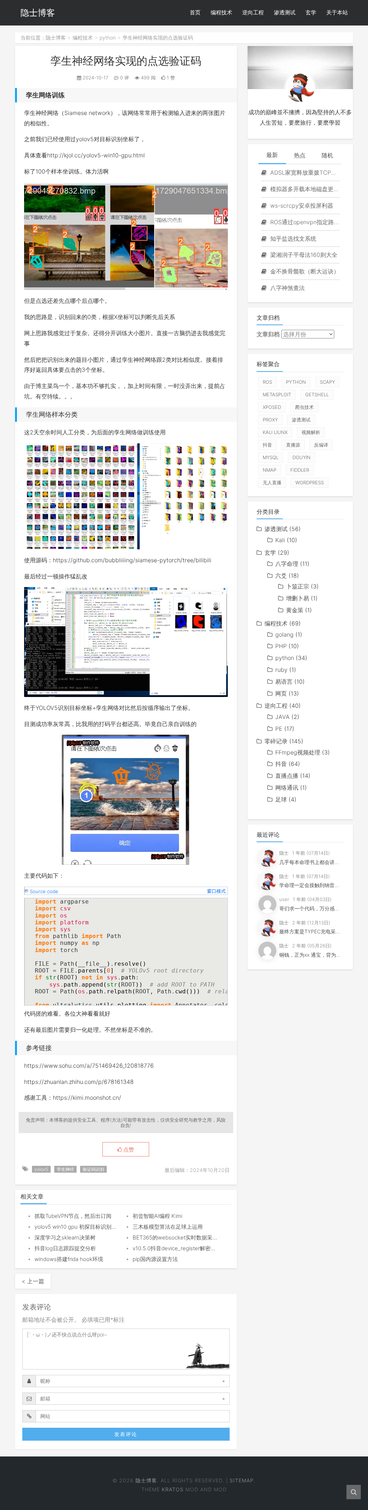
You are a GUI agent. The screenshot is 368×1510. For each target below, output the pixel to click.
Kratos (173, 1489)
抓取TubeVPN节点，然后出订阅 (72, 1216)
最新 (272, 154)
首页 (195, 12)
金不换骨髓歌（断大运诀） (303, 271)
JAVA (282, 716)
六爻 (281, 575)
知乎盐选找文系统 (292, 238)
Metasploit (277, 394)
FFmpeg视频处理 (297, 752)
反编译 (321, 445)
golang (284, 634)
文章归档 (268, 334)
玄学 (310, 12)
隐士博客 (37, 13)
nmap (269, 470)
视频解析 (311, 432)
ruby (281, 669)
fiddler (299, 470)
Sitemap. (243, 1480)
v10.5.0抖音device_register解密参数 (177, 1248)
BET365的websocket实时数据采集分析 (181, 1237)
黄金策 (294, 610)
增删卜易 (297, 598)
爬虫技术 (304, 407)
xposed (272, 407)
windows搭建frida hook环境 (68, 1259)
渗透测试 (284, 12)
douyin (301, 457)
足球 (281, 799)
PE (278, 728)
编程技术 (221, 12)
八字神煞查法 (286, 287)
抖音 (267, 445)
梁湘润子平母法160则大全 (302, 254)
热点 (299, 155)
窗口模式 (216, 891)
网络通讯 (286, 787)
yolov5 (41, 1169)
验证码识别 (93, 1169)
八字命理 (286, 563)
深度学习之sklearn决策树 (65, 1237)
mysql (271, 457)
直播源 (293, 445)
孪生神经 (65, 1169)
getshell (317, 394)
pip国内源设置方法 (155, 1259)
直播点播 (286, 775)
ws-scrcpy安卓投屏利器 (300, 205)
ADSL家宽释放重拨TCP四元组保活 (303, 172)
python (108, 37)
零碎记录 (276, 741)
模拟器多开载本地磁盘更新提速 (303, 189)
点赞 (128, 1149)
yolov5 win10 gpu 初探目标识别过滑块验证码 (89, 1226)
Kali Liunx (275, 432)
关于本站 (337, 12)
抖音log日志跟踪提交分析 (65, 1248)
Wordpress (309, 482)
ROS (267, 382)
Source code (44, 891)
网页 (281, 693)
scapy (327, 382)
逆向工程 (253, 12)
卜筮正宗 (297, 586)
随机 (327, 155)
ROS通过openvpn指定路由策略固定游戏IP (303, 222)
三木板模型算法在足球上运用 (168, 1226)
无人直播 (272, 482)
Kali (280, 540)
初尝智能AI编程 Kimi (157, 1216)
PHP (281, 646)
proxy (270, 419)
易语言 (284, 681)
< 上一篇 (33, 1281)
